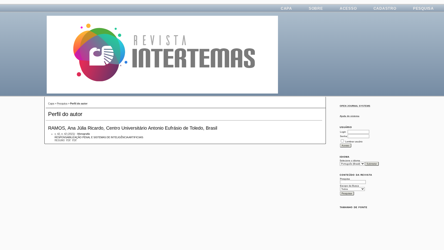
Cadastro (384, 8)
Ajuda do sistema (349, 116)
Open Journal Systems (355, 106)
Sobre (316, 8)
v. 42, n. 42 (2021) (65, 133)
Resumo (60, 140)
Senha (343, 136)
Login (343, 132)
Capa (286, 8)
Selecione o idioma (350, 160)
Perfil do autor (78, 103)
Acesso (348, 8)
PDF (68, 140)
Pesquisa (423, 8)
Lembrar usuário (354, 141)
